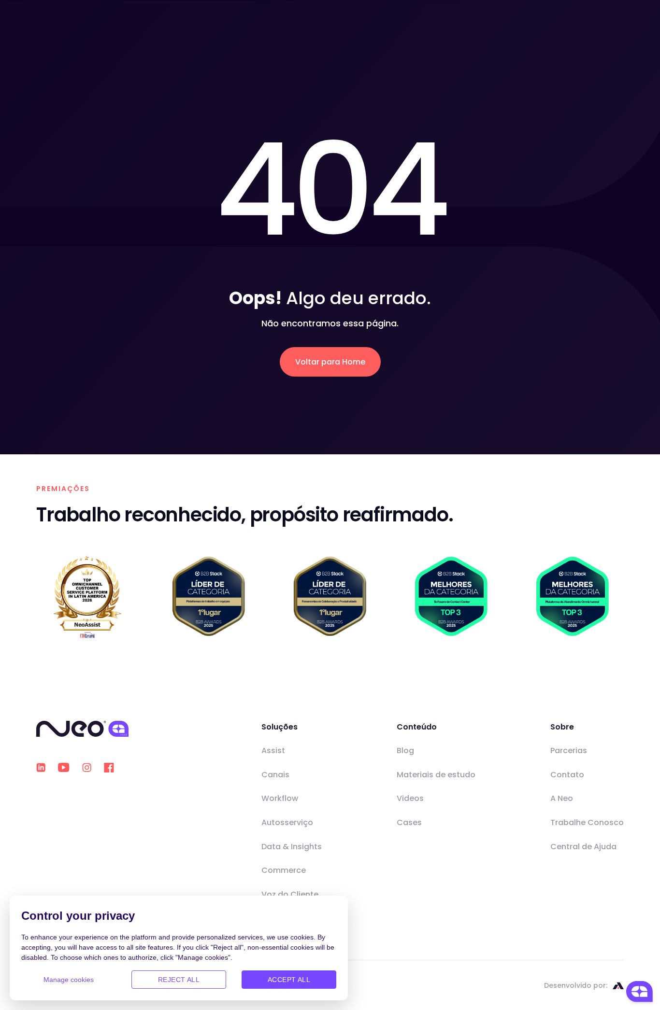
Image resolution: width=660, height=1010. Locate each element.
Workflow (279, 798)
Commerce (283, 870)
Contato (567, 774)
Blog (405, 750)
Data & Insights (291, 846)
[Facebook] (109, 767)
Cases (409, 822)
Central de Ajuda (583, 846)
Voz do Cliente (289, 894)
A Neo (561, 798)
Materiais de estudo (436, 774)
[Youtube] (64, 767)
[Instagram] (86, 767)
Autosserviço (287, 822)
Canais (275, 774)
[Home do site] (82, 729)
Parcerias (568, 750)
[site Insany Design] (618, 985)
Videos (410, 798)
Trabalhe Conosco (587, 822)
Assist (273, 750)
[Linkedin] (40, 767)
